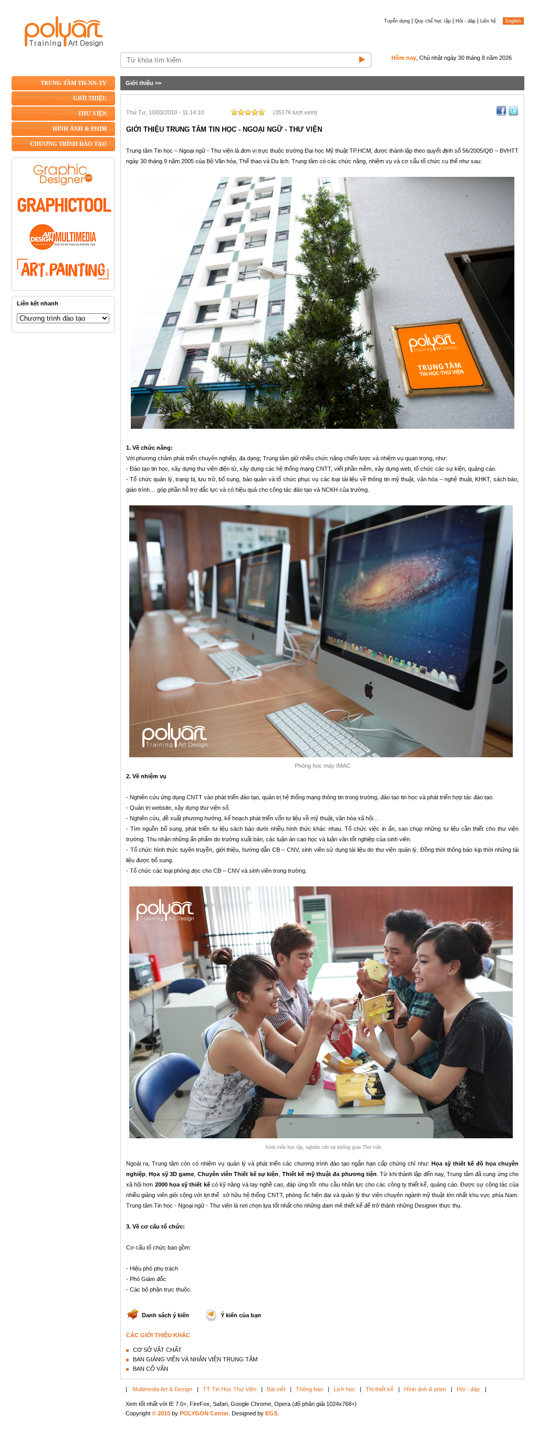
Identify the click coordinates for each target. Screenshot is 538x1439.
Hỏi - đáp (465, 21)
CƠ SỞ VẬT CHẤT (157, 1350)
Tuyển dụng (397, 21)
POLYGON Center (204, 1413)
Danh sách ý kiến (165, 1315)
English (513, 21)
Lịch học (344, 1389)
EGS (271, 1413)
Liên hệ (488, 21)
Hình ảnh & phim (425, 1389)
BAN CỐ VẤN (150, 1369)
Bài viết (276, 1389)
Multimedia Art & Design (162, 1389)
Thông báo (309, 1389)
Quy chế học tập (433, 21)
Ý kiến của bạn (241, 1315)
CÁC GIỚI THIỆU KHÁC (158, 1335)
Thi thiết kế (380, 1389)
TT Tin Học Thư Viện (229, 1389)
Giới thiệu (139, 83)
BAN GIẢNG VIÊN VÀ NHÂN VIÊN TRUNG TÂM (195, 1359)
